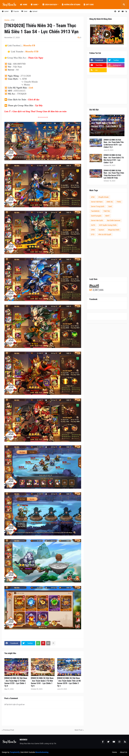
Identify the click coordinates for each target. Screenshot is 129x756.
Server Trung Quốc (97, 206)
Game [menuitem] (35, 5)
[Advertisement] (107, 258)
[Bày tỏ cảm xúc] (21, 46)
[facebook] (115, 11)
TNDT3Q (106, 211)
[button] (124, 4)
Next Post (78, 730)
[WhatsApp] (38, 643)
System (101, 230)
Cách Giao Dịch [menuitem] (51, 5)
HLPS (93, 225)
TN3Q (119, 202)
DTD (92, 234)
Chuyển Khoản (103, 197)
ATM (12, 20)
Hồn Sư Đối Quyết (104, 234)
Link (31, 87)
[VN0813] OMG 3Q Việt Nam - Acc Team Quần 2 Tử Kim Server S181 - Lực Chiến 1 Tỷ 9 (42, 682)
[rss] (126, 11)
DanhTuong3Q (96, 216)
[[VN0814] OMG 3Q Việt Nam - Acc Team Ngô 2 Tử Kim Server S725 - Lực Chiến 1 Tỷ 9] (16, 667)
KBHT (107, 216)
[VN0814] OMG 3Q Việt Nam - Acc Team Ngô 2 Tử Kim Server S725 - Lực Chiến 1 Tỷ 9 (15, 682)
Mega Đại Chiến (113, 230)
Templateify (15, 752)
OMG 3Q (110, 202)
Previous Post (8, 730)
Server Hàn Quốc (97, 220)
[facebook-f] (103, 742)
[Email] (48, 643)
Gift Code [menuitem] (90, 5)
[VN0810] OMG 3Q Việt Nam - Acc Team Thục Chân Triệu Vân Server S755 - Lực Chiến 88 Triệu (114, 174)
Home (6, 20)
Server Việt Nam (97, 202)
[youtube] (123, 11)
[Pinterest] (43, 643)
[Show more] (53, 643)
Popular (16, 11)
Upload (34, 11)
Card (110, 206)
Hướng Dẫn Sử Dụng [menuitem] (72, 5)
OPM (93, 230)
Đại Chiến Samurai (113, 220)
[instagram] (119, 742)
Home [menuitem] (25, 5)
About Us (123, 752)
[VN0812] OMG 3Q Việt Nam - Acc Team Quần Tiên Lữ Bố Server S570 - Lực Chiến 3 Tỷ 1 (69, 682)
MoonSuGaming (41, 752)
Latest (6, 11)
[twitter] (119, 11)
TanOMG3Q (95, 211)
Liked (25, 11)
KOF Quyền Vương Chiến (108, 225)
